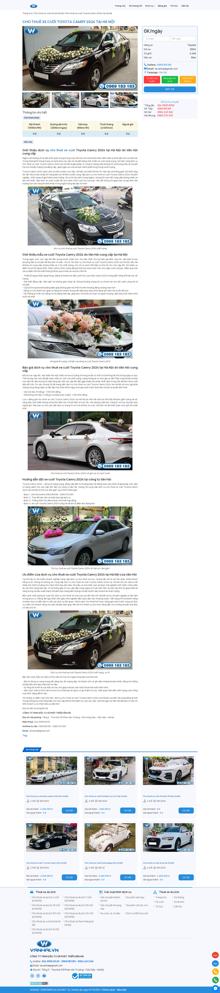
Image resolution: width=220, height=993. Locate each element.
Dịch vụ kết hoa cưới (137, 913)
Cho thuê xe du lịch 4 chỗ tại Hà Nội (45, 899)
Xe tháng (179, 897)
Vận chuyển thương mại (110, 907)
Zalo (215, 963)
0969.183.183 (164, 64)
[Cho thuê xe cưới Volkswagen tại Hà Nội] (110, 842)
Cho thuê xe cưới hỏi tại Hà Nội (46, 923)
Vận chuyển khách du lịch (110, 899)
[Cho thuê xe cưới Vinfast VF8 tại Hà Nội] (168, 776)
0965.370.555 (165, 115)
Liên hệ (178, 906)
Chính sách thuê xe (187, 80)
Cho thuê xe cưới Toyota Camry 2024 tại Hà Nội (68, 21)
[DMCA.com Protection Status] (39, 983)
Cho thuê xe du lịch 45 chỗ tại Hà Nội (79, 915)
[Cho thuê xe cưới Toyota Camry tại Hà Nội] (51, 842)
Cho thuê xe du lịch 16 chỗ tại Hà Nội (46, 907)
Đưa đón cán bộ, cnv (137, 905)
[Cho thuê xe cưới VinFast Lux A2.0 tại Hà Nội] (110, 776)
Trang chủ (161, 897)
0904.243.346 (165, 112)
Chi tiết (69, 810)
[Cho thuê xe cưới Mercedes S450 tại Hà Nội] (51, 776)
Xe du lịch (179, 901)
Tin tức (159, 906)
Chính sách (108, 989)
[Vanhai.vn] (33, 6)
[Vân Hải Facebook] (38, 976)
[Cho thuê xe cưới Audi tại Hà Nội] (168, 842)
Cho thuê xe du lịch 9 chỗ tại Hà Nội (45, 931)
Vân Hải (163, 72)
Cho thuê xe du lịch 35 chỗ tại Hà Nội (46, 915)
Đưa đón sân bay (135, 897)
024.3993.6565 (166, 105)
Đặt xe (170, 89)
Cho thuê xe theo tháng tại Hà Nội (79, 923)
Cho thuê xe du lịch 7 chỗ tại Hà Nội (78, 899)
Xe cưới (159, 901)
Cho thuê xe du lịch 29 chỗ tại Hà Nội (79, 907)
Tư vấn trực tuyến (152, 80)
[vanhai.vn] (81, 975)
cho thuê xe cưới (62, 150)
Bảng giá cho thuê (170, 80)
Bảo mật (121, 989)
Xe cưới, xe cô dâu (110, 913)
